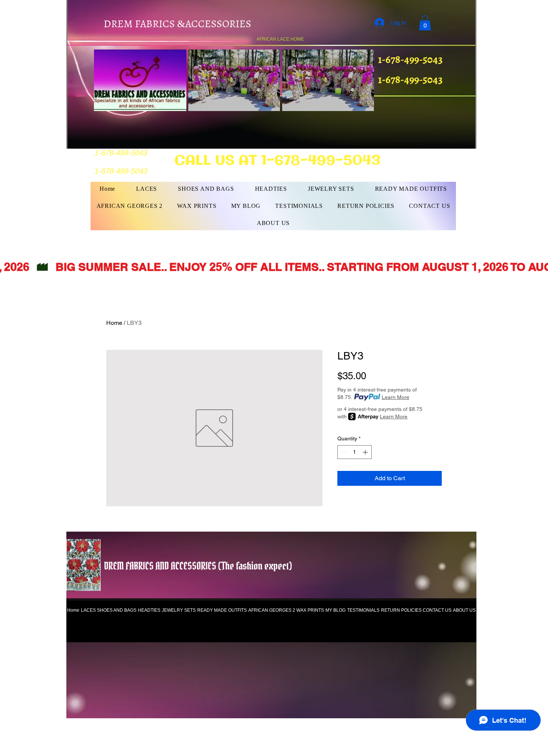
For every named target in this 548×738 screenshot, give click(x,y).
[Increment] (366, 452)
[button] (425, 23)
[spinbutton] (354, 452)
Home (114, 322)
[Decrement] (343, 452)
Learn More (395, 397)
